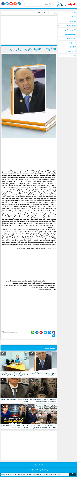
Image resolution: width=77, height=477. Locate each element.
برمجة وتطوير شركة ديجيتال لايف (38, 470)
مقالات (40, 12)
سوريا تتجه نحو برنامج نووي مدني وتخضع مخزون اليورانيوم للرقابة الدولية (47, 474)
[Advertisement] (28, 29)
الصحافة (46, 12)
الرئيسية (53, 12)
